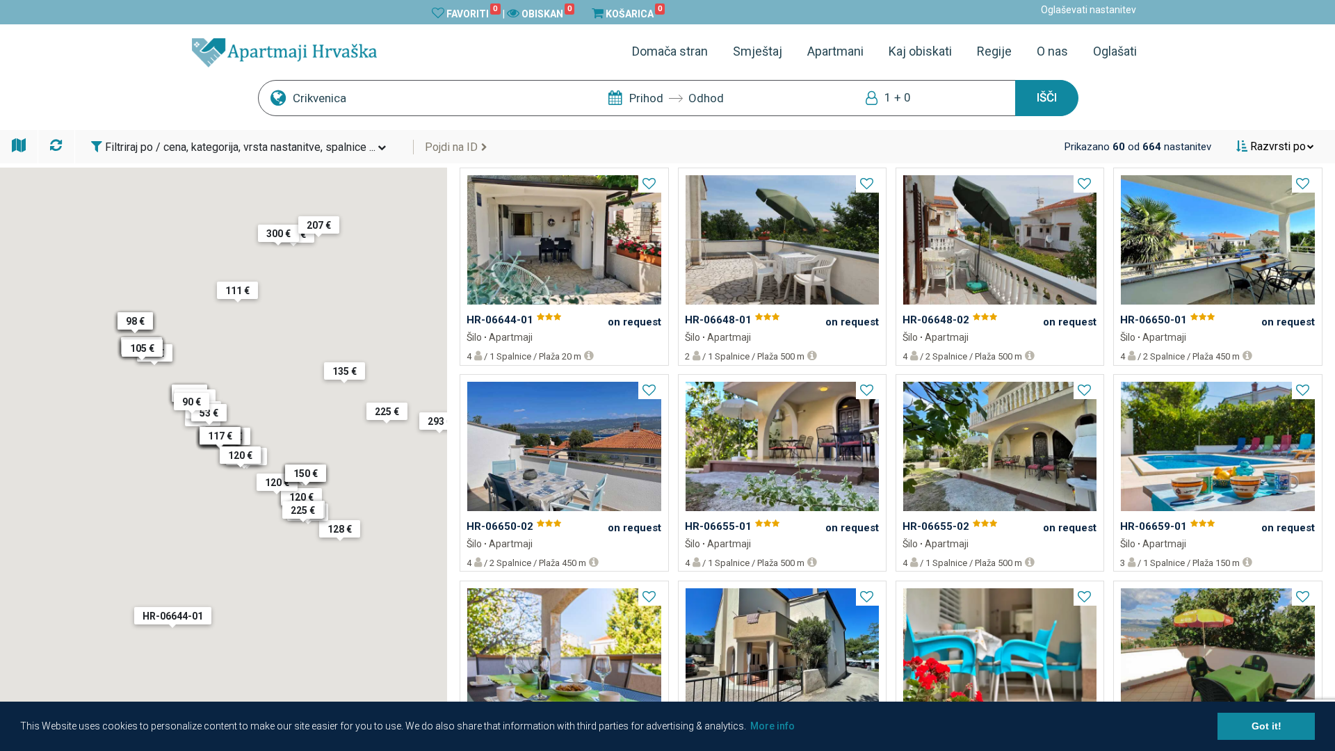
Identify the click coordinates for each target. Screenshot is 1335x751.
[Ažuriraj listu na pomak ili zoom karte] (57, 144)
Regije (994, 51)
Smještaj (757, 51)
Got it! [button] (1266, 726)
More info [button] (772, 726)
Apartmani (835, 51)
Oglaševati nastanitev (1088, 9)
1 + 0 (897, 97)
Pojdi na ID (451, 147)
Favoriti (471, 13)
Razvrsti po (1276, 146)
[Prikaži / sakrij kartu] (19, 144)
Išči (1047, 97)
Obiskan (546, 13)
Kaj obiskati (920, 51)
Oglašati (1115, 51)
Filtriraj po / (238, 147)
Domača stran (670, 51)
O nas (1052, 51)
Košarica (634, 13)
